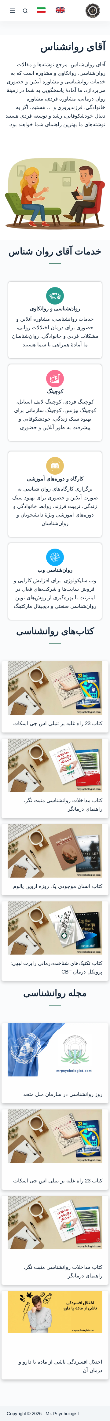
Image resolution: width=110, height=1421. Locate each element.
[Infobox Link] (55, 320)
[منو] (12, 10)
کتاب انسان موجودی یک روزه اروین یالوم (57, 886)
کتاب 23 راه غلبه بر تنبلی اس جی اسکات (57, 723)
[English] (60, 10)
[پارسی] (41, 10)
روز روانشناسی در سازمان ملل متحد (62, 1094)
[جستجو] (25, 11)
